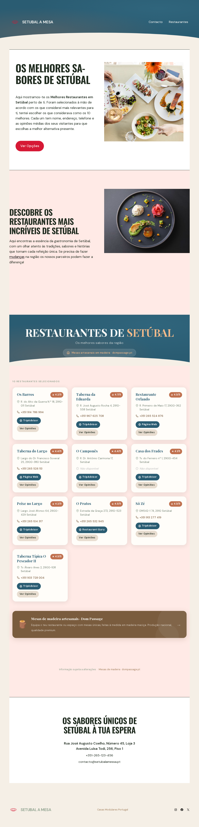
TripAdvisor (30, 420)
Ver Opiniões (28, 428)
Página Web (149, 424)
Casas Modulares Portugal (112, 809)
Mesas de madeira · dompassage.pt (119, 669)
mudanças (16, 257)
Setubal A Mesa (37, 22)
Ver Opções (29, 146)
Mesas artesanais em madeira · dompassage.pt (102, 352)
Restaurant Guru (93, 529)
